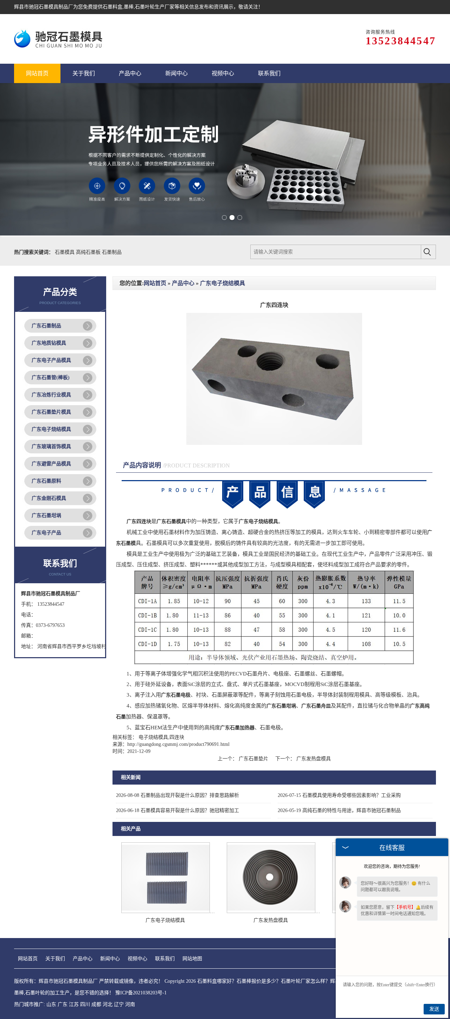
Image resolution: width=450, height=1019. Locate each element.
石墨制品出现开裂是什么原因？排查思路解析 (177, 795)
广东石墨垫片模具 (51, 412)
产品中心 (183, 283)
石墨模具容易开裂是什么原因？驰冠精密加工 (177, 810)
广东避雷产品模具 (51, 463)
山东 (51, 1004)
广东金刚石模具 (49, 498)
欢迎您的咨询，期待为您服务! (392, 866)
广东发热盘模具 (313, 758)
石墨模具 (65, 252)
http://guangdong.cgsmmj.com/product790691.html (178, 744)
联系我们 (165, 958)
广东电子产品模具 (51, 360)
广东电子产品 (46, 532)
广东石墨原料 (46, 481)
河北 (107, 1004)
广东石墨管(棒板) (51, 377)
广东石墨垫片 (253, 758)
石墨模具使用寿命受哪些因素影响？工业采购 (339, 795)
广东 (63, 1004)
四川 (85, 1004)
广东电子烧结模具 (51, 429)
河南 (130, 1004)
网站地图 (192, 958)
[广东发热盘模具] (271, 911)
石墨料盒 (112, 7)
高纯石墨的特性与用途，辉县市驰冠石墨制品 (339, 810)
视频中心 (137, 958)
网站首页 (155, 283)
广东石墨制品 (46, 325)
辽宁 (119, 1004)
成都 (96, 1004)
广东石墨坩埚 (46, 515)
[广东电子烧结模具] (165, 911)
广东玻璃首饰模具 (51, 446)
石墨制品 (112, 252)
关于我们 (55, 958)
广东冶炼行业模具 (51, 394)
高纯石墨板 (89, 252)
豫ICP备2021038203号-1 (141, 992)
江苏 (74, 1004)
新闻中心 (110, 958)
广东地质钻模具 (49, 343)
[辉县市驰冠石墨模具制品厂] (59, 39)
